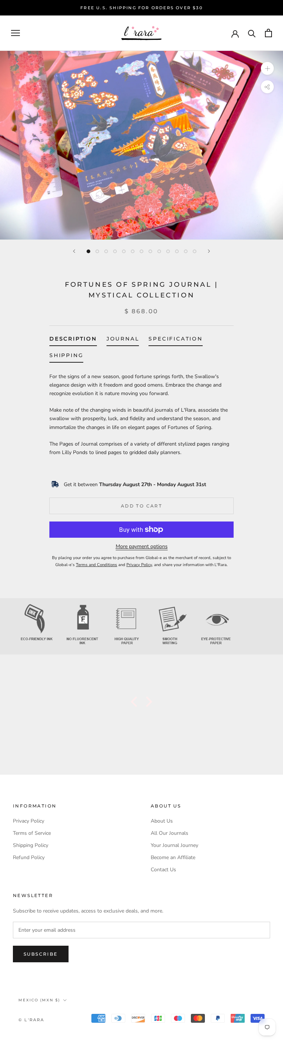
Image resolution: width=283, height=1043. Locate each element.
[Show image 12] (186, 251)
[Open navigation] (15, 33)
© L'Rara (31, 1019)
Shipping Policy (30, 845)
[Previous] (74, 251)
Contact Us (163, 869)
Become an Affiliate (173, 857)
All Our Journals (169, 833)
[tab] (73, 340)
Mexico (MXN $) (39, 1000)
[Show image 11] (177, 251)
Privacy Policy (28, 820)
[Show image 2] (97, 251)
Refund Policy (29, 857)
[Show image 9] (159, 251)
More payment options (142, 546)
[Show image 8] (150, 251)
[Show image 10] (168, 251)
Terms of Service (32, 833)
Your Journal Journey (174, 845)
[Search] (252, 33)
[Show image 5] (124, 251)
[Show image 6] (132, 251)
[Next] (209, 251)
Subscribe (41, 954)
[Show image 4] (115, 251)
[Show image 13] (194, 251)
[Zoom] (267, 68)
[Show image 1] (88, 251)
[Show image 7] (141, 251)
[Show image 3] (106, 251)
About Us (162, 820)
